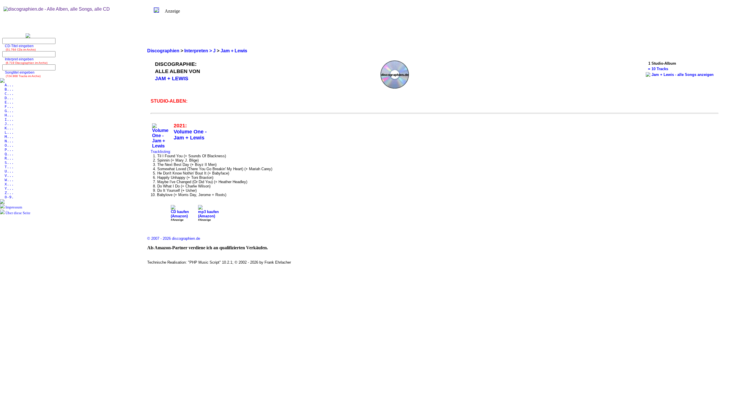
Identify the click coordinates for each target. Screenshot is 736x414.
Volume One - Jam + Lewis (190, 135)
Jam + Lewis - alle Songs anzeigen (682, 74)
